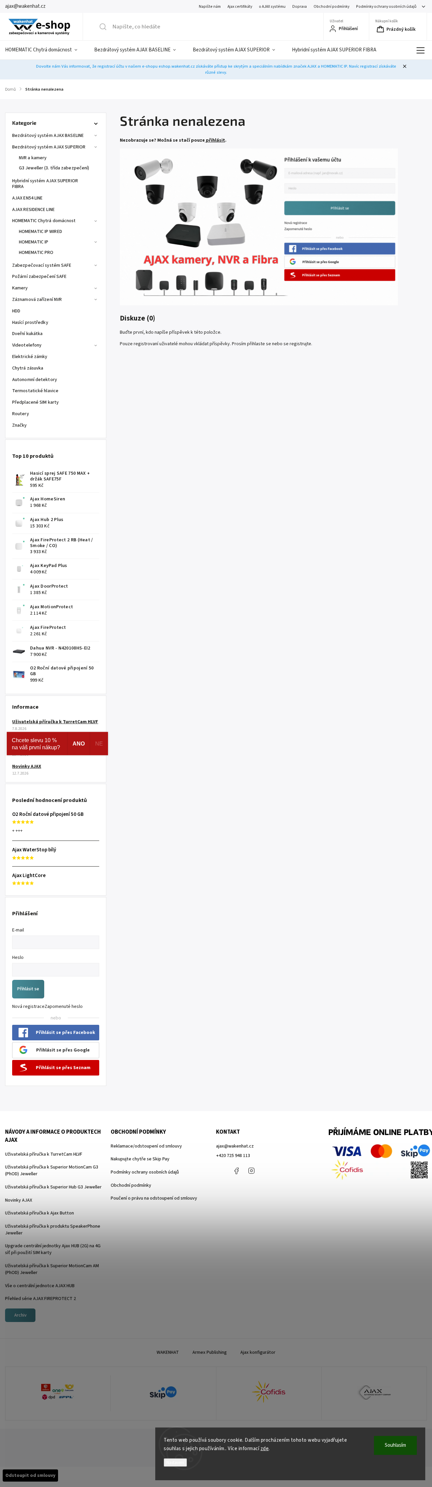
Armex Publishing (209, 1352)
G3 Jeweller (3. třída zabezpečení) (54, 168)
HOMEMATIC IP (33, 242)
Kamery (20, 288)
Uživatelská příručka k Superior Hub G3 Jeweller (53, 1187)
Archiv (20, 1315)
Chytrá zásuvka (27, 368)
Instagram (251, 1171)
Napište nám (210, 6)
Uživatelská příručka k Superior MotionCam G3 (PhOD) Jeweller (51, 1170)
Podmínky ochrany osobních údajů (386, 6)
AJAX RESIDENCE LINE (33, 209)
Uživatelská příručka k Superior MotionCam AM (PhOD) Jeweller (52, 1269)
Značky (19, 425)
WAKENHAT (168, 1352)
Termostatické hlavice (35, 390)
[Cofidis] (268, 1393)
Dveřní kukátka (27, 333)
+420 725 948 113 (233, 1155)
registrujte (300, 343)
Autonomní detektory (34, 379)
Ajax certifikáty (239, 6)
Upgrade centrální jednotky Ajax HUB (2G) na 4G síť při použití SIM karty (53, 1249)
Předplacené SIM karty (35, 402)
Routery (20, 413)
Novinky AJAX (26, 766)
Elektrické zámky (30, 356)
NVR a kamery (33, 158)
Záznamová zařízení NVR (37, 299)
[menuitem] (45, 50)
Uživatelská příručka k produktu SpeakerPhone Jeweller (52, 1229)
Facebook (236, 1171)
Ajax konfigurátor (257, 1352)
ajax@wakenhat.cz (235, 1146)
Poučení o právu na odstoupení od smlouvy (154, 1198)
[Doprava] (57, 1393)
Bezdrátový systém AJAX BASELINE (48, 135)
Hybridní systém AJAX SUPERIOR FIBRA (45, 184)
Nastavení (175, 1462)
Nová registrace (28, 1006)
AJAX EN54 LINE (27, 198)
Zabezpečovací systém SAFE (42, 265)
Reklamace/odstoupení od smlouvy (146, 1146)
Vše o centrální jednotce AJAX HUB (40, 1285)
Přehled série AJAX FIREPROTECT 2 (40, 1298)
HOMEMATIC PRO (36, 252)
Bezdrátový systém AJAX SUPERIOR (48, 147)
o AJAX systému (272, 6)
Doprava (299, 6)
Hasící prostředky (30, 322)
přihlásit (215, 140)
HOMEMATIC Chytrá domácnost (44, 220)
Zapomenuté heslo (64, 1006)
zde (265, 1448)
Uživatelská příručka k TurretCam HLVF (55, 721)
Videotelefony (27, 345)
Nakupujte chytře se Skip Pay (140, 1159)
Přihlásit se (28, 989)
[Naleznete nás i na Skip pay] (163, 1393)
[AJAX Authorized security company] (374, 1393)
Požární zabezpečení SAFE (39, 276)
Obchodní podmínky (331, 6)
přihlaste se (259, 343)
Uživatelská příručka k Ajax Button (39, 1213)
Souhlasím (395, 1445)
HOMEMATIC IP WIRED (40, 231)
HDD (16, 311)
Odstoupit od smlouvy (30, 1475)
